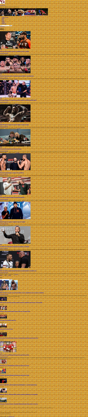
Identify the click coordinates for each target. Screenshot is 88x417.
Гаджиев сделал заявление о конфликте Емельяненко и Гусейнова (14, 246)
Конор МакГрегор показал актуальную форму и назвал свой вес (14, 124)
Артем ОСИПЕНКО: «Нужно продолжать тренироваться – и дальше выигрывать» (18, 384)
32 (8, 275)
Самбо (3, 22)
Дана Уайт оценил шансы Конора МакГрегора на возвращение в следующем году (18, 270)
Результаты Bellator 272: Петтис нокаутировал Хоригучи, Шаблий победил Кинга (18, 100)
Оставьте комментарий (4, 53)
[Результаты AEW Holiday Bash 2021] (3, 318)
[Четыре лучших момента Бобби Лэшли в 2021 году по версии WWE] (3, 309)
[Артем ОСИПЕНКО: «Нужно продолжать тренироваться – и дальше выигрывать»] (3, 382)
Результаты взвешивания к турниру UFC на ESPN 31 (12, 172)
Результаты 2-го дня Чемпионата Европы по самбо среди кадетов (14, 354)
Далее (10, 275)
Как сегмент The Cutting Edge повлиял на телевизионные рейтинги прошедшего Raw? (19, 338)
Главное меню (2, 26)
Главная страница (5, 17)
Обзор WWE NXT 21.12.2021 (6, 329)
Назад (1, 275)
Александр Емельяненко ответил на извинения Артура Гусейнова (14, 51)
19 (6, 275)
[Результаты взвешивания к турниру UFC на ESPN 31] (44, 161)
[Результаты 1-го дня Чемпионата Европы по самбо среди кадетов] (3, 363)
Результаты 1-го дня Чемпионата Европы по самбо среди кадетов (14, 365)
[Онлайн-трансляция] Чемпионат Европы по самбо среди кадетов (14, 375)
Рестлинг (1, 290)
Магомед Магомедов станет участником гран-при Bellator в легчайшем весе (17, 75)
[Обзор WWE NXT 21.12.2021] (3, 327)
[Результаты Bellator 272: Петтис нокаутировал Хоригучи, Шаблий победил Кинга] (44, 89)
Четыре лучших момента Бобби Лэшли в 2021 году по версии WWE (15, 311)
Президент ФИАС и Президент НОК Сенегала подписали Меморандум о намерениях (19, 394)
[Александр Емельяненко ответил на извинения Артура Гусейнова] (44, 40)
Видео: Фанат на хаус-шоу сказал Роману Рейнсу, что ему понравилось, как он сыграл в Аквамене (22, 292)
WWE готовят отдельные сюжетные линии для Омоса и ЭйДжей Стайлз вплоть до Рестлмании (21, 302)
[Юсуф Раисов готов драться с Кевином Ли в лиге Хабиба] (44, 210)
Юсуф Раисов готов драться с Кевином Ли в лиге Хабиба (12, 221)
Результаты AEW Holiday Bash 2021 (8, 320)
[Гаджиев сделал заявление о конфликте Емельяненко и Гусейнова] (44, 235)
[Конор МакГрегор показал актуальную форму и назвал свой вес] (44, 113)
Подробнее (17, 55)
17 (4, 275)
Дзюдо (3, 20)
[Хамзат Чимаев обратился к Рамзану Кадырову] (44, 138)
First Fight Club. (2, 5)
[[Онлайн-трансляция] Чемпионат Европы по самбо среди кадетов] (3, 373)
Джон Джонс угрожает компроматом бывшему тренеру (12, 197)
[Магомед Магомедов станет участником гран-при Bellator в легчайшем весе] (44, 64)
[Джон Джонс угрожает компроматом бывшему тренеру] (44, 186)
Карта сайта (4, 23)
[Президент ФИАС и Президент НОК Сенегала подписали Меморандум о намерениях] (3, 392)
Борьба (3, 18)
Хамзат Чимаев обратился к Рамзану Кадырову (10, 148)
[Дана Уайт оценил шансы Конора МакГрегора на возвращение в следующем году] (44, 259)
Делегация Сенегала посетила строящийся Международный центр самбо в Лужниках (19, 403)
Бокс (3, 19)
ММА (1, 49)
